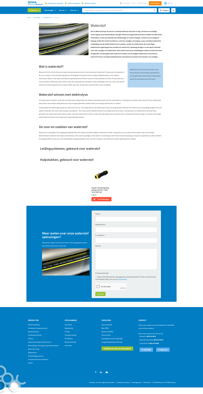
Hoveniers (68, 345)
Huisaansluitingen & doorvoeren (39, 342)
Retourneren (106, 335)
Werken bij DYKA (142, 3)
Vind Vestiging (126, 3)
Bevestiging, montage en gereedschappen (43, 345)
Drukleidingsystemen (35, 356)
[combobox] (119, 10)
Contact (134, 3)
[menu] (54, 10)
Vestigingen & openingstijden (112, 338)
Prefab (67, 332)
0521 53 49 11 (151, 336)
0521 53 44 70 (158, 340)
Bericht (98, 246)
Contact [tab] (143, 320)
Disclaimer (147, 382)
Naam (97, 214)
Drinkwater (69, 338)
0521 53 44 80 (154, 343)
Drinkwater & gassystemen (37, 328)
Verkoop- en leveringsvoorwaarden (101, 382)
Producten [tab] (33, 320)
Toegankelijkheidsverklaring (112, 342)
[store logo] (35, 3)
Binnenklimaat (33, 332)
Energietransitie (47, 17)
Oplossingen (37, 17)
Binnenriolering (34, 325)
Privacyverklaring (102, 273)
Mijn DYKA (105, 328)
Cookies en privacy (123, 382)
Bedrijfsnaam (100, 224)
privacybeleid (122, 279)
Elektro (31, 338)
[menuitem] (34, 10)
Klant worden (155, 3)
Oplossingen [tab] (71, 320)
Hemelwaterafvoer (35, 335)
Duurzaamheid (107, 325)
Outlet (30, 363)
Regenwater (32, 352)
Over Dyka (106, 320)
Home (29, 17)
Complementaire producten (38, 359)
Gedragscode (136, 382)
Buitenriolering (33, 349)
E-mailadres (100, 235)
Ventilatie (68, 325)
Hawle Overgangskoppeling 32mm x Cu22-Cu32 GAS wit (100, 190)
